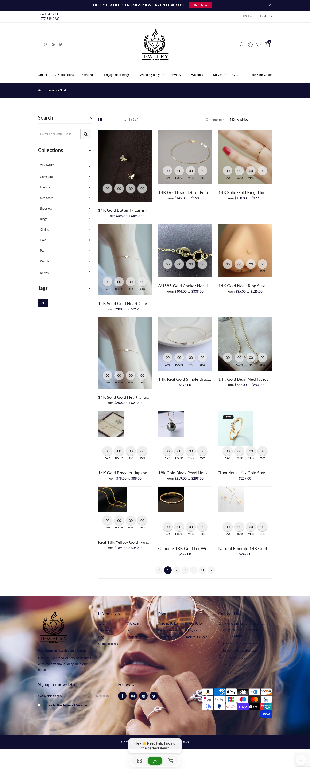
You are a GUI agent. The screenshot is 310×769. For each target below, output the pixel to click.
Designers (104, 630)
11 (202, 570)
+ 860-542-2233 (48, 14)
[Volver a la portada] (39, 90)
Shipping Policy (168, 623)
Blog (101, 637)
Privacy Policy (194, 623)
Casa (101, 623)
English (265, 16)
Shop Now (200, 5)
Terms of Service (168, 637)
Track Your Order (196, 637)
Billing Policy (193, 630)
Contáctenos (135, 637)
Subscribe (103, 696)
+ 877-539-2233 (48, 18)
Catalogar (133, 623)
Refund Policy (167, 630)
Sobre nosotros (108, 643)
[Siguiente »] (211, 570)
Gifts (130, 630)
